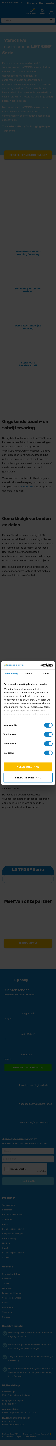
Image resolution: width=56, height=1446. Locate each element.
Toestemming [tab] (10, 673)
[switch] (48, 734)
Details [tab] (28, 673)
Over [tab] (46, 673)
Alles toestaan (28, 767)
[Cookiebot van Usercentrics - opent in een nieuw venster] (40, 665)
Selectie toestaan (28, 777)
